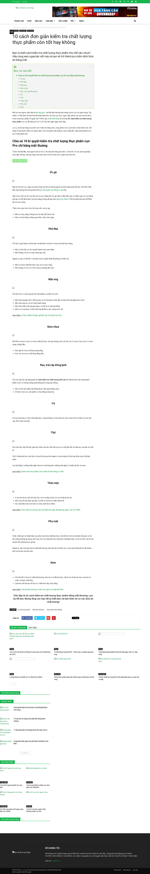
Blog (11, 649)
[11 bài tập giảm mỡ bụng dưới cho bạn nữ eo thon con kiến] (6, 733)
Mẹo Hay (38, 21)
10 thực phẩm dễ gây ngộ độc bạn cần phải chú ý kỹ (41, 315)
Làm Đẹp (49, 21)
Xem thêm (24, 753)
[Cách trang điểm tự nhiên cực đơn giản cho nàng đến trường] (38, 775)
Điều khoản (127, 870)
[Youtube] (136, 1)
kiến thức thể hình (38, 609)
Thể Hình (30, 31)
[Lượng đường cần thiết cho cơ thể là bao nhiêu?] (31, 666)
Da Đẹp (29, 806)
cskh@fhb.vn (56, 861)
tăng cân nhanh (62, 199)
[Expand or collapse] (91, 67)
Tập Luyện (23, 31)
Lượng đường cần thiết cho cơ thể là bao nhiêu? (26, 677)
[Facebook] (112, 1)
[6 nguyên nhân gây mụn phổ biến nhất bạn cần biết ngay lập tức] (6, 744)
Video (81, 21)
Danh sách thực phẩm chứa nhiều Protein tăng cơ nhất (42, 471)
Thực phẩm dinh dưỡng (54, 609)
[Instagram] (120, 1)
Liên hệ (24, 1)
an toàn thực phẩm (24, 609)
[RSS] (128, 1)
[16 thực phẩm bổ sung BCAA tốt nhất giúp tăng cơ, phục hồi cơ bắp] (119, 666)
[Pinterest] (124, 1)
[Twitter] (132, 1)
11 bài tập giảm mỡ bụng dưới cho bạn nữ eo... (31, 730)
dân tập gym (40, 112)
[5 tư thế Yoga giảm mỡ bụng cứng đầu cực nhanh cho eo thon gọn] (12, 799)
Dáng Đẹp (4, 806)
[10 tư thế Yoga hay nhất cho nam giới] (12, 775)
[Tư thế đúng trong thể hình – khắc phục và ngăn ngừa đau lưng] (75, 641)
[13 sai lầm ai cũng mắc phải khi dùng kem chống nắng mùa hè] (6, 722)
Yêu (72, 21)
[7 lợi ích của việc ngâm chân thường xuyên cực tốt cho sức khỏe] (38, 799)
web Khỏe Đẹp (53, 119)
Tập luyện (62, 21)
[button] (135, 21)
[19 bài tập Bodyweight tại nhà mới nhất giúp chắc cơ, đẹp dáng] (119, 641)
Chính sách (117, 870)
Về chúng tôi (16, 1)
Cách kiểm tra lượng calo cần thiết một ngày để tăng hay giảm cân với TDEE (50, 510)
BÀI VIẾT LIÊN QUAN (18, 628)
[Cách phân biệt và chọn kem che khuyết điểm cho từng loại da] (6, 710)
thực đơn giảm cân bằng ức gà (51, 190)
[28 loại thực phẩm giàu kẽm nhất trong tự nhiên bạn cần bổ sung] (75, 666)
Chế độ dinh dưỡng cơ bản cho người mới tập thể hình (42, 589)
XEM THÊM (32, 628)
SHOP (29, 21)
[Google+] (116, 1)
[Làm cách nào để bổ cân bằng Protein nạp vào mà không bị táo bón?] (31, 641)
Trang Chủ (19, 21)
